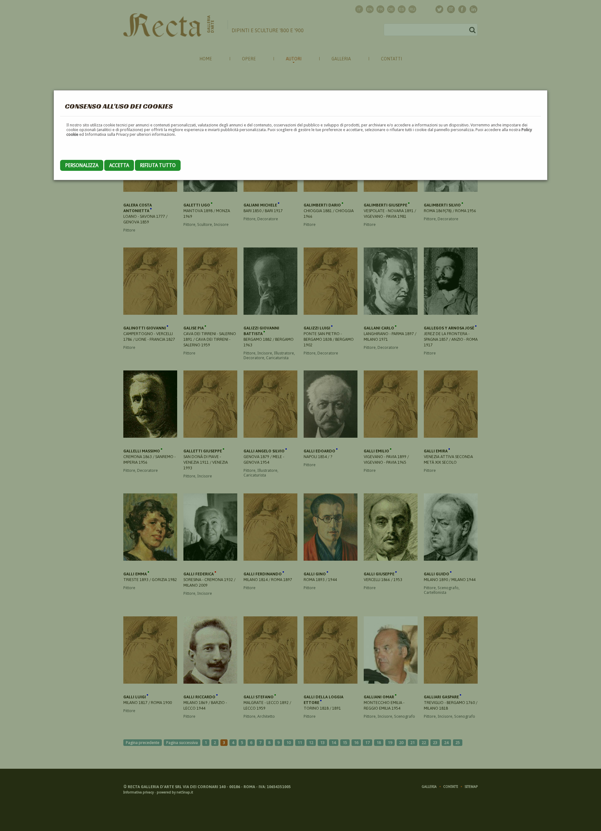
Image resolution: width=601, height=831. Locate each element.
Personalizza (81, 165)
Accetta (119, 165)
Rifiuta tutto (158, 165)
